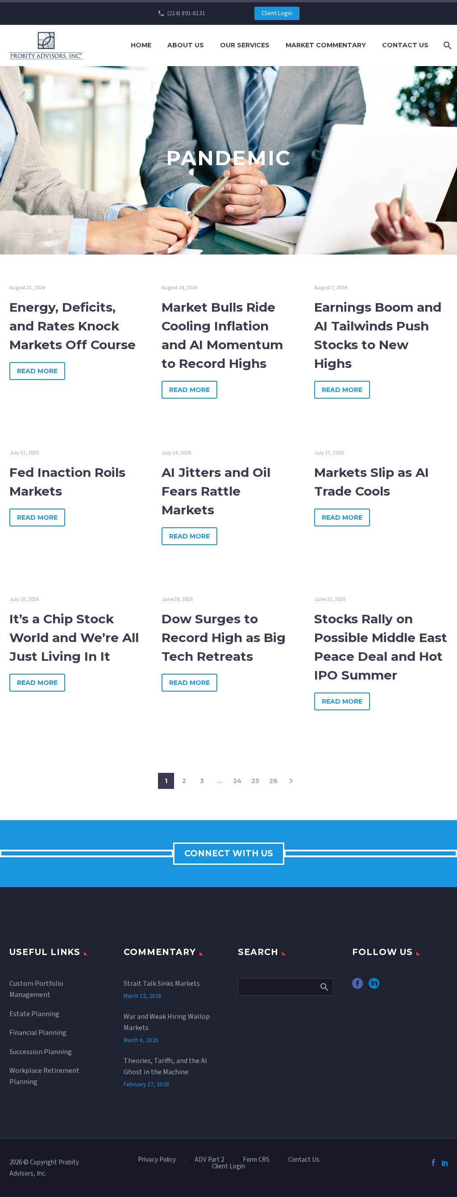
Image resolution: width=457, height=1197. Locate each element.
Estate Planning (34, 1014)
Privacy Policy (157, 1160)
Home (141, 45)
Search (323, 986)
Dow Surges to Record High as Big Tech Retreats (224, 637)
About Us (185, 45)
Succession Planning (40, 1052)
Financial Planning (37, 1033)
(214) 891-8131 (186, 13)
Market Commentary (326, 45)
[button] (291, 781)
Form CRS (256, 1160)
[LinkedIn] (445, 1162)
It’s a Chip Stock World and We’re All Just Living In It (74, 637)
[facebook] (357, 986)
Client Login (277, 13)
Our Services (245, 45)
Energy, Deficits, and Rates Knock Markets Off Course (72, 326)
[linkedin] (374, 986)
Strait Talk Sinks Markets (162, 983)
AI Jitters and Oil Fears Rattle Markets (216, 491)
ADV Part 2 (209, 1160)
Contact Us (405, 45)
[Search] (446, 45)
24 (237, 781)
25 (255, 781)
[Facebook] (433, 1162)
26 (273, 781)
